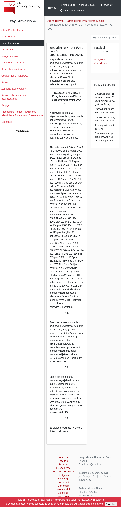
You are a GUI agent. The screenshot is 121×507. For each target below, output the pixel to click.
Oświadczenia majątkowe (14, 75)
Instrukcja (63, 457)
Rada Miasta (8, 36)
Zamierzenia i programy (13, 88)
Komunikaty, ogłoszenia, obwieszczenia (14, 97)
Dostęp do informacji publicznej (63, 478)
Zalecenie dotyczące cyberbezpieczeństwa (64, 496)
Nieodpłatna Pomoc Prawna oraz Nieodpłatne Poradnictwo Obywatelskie (22, 114)
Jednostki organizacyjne (14, 69)
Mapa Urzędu (88, 5)
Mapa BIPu (68, 5)
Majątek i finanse (10, 56)
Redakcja (63, 461)
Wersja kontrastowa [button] (73, 10)
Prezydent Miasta (10, 43)
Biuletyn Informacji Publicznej (22, 7)
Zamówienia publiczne (13, 62)
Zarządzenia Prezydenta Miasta (85, 20)
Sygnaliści (6, 122)
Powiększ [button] (107, 5)
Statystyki (63, 464)
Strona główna (55, 20)
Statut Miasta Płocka (12, 30)
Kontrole (5, 82)
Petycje (5, 105)
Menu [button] (53, 8)
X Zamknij (110, 504)
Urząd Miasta (8, 49)
